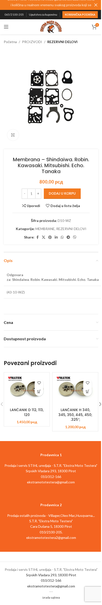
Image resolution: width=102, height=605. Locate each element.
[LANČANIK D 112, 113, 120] (26, 390)
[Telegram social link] (68, 237)
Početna (10, 42)
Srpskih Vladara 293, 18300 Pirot (51, 575)
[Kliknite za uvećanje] (13, 135)
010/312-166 (51, 580)
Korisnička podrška (80, 14)
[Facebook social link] (37, 237)
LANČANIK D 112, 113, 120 (27, 412)
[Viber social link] (75, 237)
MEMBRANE (45, 229)
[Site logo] (51, 26)
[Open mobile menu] (6, 27)
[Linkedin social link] (56, 237)
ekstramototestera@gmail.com (51, 586)
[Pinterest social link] (50, 237)
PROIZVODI (32, 42)
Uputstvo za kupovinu (43, 14)
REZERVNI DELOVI (62, 42)
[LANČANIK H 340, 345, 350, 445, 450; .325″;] (75, 390)
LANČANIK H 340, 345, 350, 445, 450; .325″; (75, 414)
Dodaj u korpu (62, 193)
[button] (39, 391)
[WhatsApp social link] (62, 237)
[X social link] (43, 237)
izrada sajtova (51, 597)
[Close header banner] (96, 5)
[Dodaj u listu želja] (39, 383)
